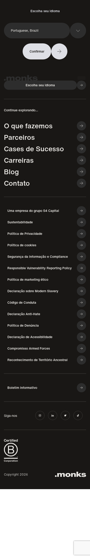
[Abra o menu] (81, 78)
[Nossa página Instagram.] (40, 415)
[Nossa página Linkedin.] (52, 415)
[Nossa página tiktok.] (78, 415)
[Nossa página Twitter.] (65, 415)
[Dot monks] (21, 78)
